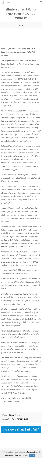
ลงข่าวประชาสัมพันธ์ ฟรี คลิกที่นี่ (21, 429)
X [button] (39, 452)
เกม (21, 25)
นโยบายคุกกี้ (30, 452)
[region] (21, 35)
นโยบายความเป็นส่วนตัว (13, 455)
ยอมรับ (32, 455)
